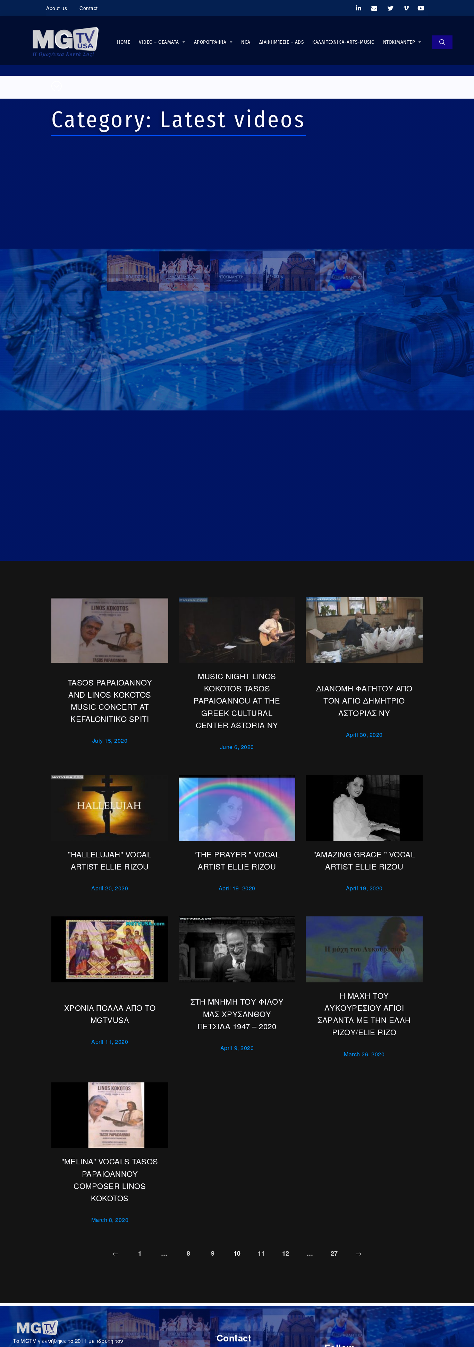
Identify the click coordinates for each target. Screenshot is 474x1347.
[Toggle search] (442, 42)
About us (56, 8)
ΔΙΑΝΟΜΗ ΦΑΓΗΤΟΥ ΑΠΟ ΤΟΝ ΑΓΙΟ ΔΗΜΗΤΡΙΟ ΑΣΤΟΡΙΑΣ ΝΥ (364, 700)
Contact (88, 8)
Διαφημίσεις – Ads (281, 42)
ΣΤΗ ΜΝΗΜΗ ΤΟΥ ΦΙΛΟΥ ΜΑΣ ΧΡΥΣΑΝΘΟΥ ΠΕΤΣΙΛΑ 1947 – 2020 (237, 1013)
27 (334, 1253)
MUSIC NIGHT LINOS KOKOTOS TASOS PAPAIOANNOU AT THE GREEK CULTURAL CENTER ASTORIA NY (237, 700)
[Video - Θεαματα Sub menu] (184, 42)
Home (123, 42)
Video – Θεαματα (159, 42)
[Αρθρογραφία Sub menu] (231, 42)
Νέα (246, 42)
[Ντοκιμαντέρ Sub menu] (419, 42)
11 (261, 1253)
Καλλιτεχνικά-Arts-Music (343, 42)
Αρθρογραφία (210, 42)
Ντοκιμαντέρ (399, 42)
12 (285, 1253)
